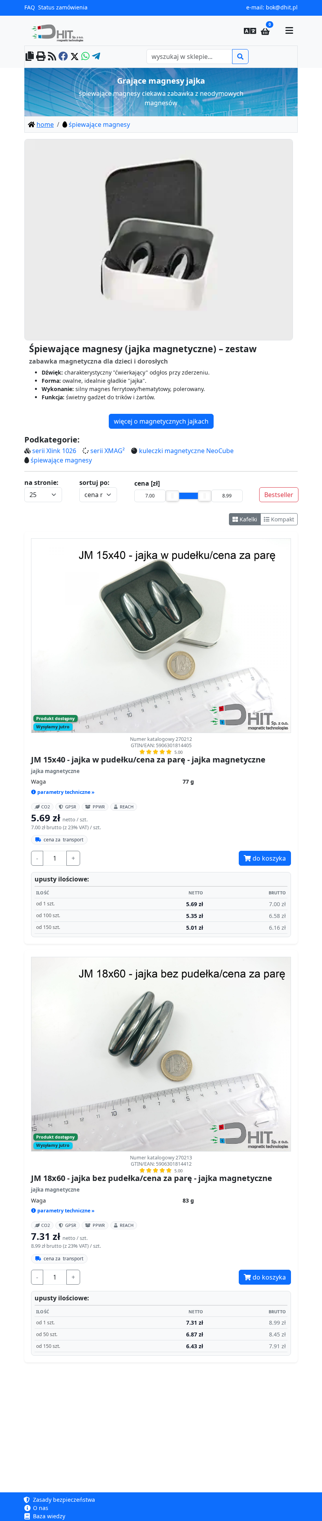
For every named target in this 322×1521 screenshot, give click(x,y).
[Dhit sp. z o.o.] (60, 31)
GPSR (70, 807)
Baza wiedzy (48, 1516)
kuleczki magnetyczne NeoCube (186, 450)
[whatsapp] (85, 56)
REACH (127, 807)
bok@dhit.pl (282, 7)
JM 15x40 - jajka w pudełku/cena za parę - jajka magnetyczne (148, 759)
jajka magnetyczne (55, 771)
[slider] (172, 495)
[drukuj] (41, 56)
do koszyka (268, 858)
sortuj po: (94, 482)
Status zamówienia (63, 7)
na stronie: (41, 482)
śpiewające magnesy (61, 460)
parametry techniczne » (66, 792)
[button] (250, 30)
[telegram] (96, 56)
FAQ (29, 7)
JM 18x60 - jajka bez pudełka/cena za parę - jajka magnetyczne (151, 1178)
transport (63, 839)
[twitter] (74, 56)
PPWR (99, 807)
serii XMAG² (107, 450)
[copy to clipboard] (29, 56)
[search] (240, 56)
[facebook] (63, 56)
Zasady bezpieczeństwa (63, 1499)
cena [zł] (147, 483)
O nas (39, 1508)
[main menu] (289, 30)
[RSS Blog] (52, 56)
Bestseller (278, 494)
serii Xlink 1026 (54, 450)
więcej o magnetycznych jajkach (161, 421)
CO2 (45, 807)
